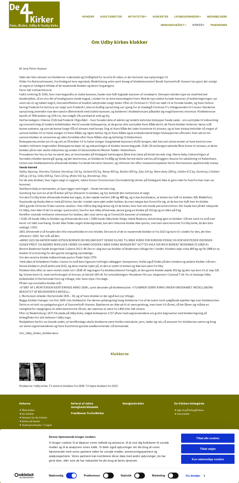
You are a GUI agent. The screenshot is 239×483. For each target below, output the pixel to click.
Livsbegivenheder (186, 16)
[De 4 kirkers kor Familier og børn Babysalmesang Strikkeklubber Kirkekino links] (146, 16)
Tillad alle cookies (207, 438)
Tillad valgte (208, 448)
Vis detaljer (193, 475)
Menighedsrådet (172, 25)
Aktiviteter (136, 16)
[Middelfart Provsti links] (185, 25)
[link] (137, 16)
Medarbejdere (217, 16)
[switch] (108, 476)
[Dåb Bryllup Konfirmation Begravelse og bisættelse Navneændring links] (200, 16)
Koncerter (160, 16)
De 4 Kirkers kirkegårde (189, 403)
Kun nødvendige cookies (208, 459)
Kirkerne (24, 403)
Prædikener (218, 25)
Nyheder (88, 16)
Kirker (197, 25)
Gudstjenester (111, 16)
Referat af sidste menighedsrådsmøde (84, 405)
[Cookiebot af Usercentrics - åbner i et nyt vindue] (24, 476)
